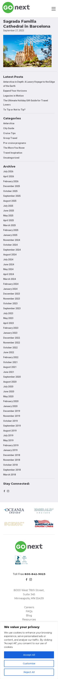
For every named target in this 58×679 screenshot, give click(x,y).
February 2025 (10, 230)
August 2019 (9, 430)
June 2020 (8, 391)
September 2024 (12, 249)
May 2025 (8, 215)
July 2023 (8, 313)
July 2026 (8, 171)
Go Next (16, 7)
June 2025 (8, 210)
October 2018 (10, 465)
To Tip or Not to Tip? (14, 109)
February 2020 (10, 401)
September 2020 (12, 377)
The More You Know (13, 148)
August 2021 (9, 367)
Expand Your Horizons (15, 90)
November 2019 (11, 416)
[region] (29, 650)
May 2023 (8, 318)
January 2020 (10, 406)
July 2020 (8, 386)
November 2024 (11, 240)
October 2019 (10, 421)
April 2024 (8, 274)
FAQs (29, 611)
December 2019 (11, 411)
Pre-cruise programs (14, 143)
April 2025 (8, 220)
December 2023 (11, 293)
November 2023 (11, 298)
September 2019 (12, 425)
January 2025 (10, 235)
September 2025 (12, 196)
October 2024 (10, 245)
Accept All (29, 654)
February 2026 (10, 181)
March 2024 (9, 279)
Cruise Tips (9, 133)
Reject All (29, 672)
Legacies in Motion (13, 95)
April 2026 (8, 176)
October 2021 (10, 362)
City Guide (8, 128)
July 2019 (8, 435)
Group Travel (10, 138)
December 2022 (11, 338)
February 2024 (10, 284)
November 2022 (11, 342)
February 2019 (10, 445)
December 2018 (11, 455)
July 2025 (8, 206)
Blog (29, 615)
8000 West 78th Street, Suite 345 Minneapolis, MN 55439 (29, 594)
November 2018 (11, 460)
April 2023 (8, 323)
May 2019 (8, 440)
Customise (29, 663)
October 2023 (10, 303)
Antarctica (8, 123)
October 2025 (10, 191)
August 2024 (9, 254)
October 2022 (10, 347)
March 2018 (9, 474)
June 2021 (8, 372)
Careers (29, 607)
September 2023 (12, 308)
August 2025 (9, 201)
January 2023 (10, 333)
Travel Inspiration (12, 152)
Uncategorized (11, 157)
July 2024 (8, 259)
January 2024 (10, 289)
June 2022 (8, 352)
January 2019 (10, 450)
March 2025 (9, 225)
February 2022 (10, 357)
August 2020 (9, 381)
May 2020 (8, 396)
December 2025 (11, 186)
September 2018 (12, 470)
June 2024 (8, 264)
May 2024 (8, 269)
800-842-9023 (34, 574)
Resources (29, 619)
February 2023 (10, 328)
